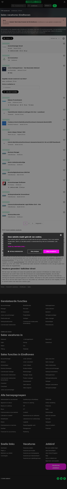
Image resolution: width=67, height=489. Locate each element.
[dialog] (33, 244)
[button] (33, 246)
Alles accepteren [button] (51, 251)
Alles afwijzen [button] (35, 251)
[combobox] (61, 235)
